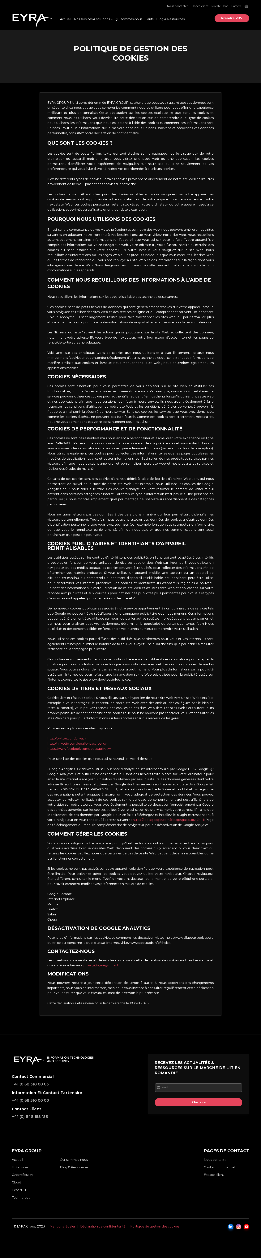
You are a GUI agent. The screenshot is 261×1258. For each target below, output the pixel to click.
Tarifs (149, 19)
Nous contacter (177, 6)
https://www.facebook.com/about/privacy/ (79, 749)
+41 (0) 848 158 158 (30, 1116)
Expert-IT (19, 1190)
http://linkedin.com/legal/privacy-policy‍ (77, 743)
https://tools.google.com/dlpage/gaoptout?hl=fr (169, 820)
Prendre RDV (231, 18)
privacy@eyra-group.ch (101, 965)
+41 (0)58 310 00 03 (30, 1084)
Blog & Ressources (170, 19)
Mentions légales (62, 1226)
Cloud (16, 1182)
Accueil (65, 19)
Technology (21, 1197)
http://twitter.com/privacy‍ (66, 738)
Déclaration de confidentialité (103, 1226)
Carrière (236, 6)
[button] (247, 6)
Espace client (199, 6)
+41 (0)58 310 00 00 (30, 1100)
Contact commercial (219, 1167)
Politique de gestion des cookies (154, 1226)
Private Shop (220, 6)
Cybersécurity (22, 1175)
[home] (33, 18)
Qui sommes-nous (128, 19)
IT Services (20, 1167)
